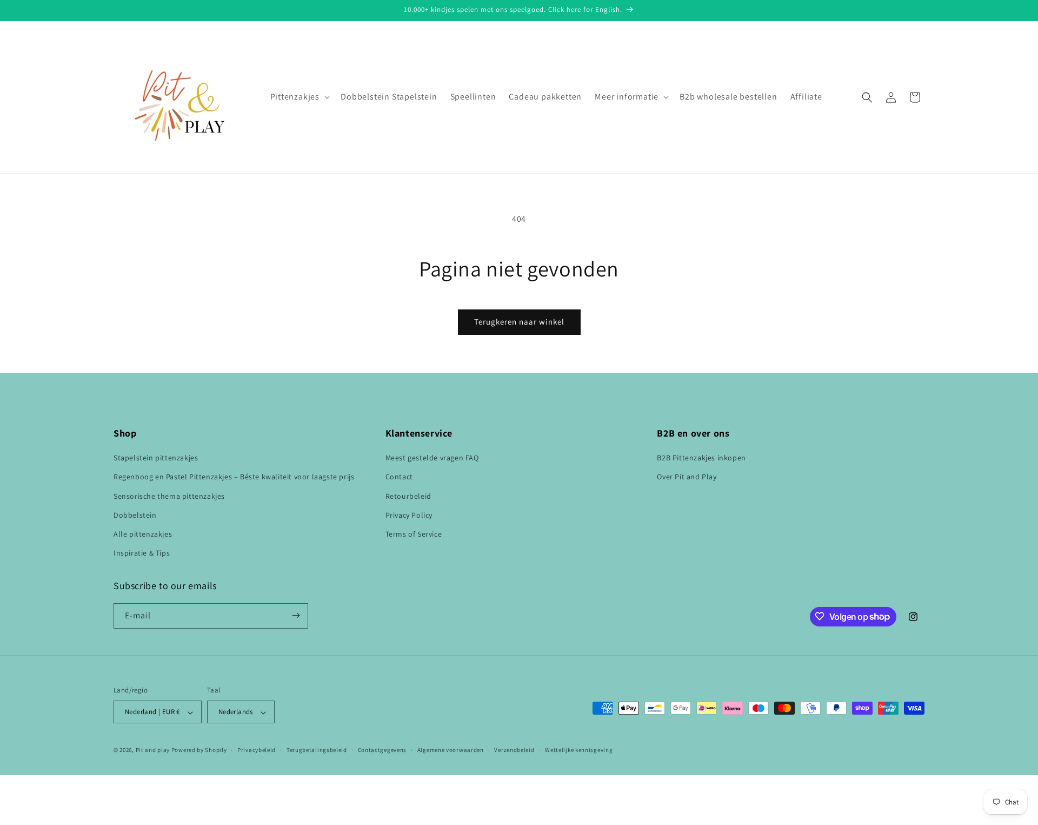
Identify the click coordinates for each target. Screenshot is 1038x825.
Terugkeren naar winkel (519, 321)
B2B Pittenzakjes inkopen (701, 458)
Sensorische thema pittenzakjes (169, 496)
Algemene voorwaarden (450, 750)
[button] (299, 97)
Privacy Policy (408, 515)
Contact (399, 477)
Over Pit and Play (686, 477)
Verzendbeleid (514, 750)
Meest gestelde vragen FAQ (432, 458)
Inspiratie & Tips (142, 553)
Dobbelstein (135, 515)
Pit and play (153, 750)
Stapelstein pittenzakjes (156, 458)
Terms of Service (413, 534)
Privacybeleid (256, 750)
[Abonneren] (296, 615)
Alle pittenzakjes (143, 534)
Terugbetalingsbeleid (317, 750)
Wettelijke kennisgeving (579, 750)
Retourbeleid (408, 496)
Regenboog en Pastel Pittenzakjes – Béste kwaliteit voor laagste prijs (234, 477)
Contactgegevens (382, 750)
